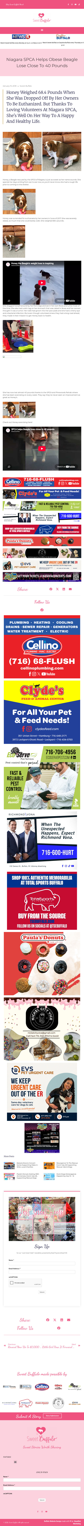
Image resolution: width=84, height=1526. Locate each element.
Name (11, 1260)
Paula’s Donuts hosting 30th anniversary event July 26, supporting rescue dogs (28, 1176)
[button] (42, 30)
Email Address (14, 1268)
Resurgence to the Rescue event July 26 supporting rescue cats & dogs (67, 1165)
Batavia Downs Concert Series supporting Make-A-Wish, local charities (27, 1165)
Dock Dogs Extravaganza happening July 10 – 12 (66, 1175)
